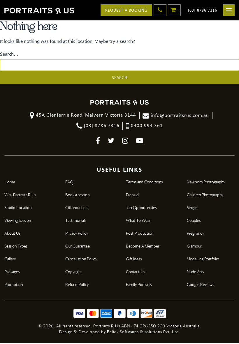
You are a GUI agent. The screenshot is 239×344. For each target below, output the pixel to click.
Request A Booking (126, 10)
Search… (9, 54)
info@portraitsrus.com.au (179, 115)
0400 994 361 (146, 125)
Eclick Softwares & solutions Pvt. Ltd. (143, 332)
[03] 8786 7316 (202, 10)
